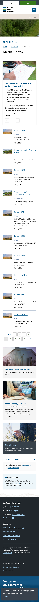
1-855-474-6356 (13, 467)
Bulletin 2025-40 (21, 275)
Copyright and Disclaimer (11, 567)
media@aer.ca (26, 465)
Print (15, 42)
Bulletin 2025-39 (21, 294)
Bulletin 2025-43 (21, 212)
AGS (31, 3)
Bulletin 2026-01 (21, 170)
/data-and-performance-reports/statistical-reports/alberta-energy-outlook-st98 (17, 383)
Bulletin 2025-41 (21, 255)
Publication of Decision (11, 535)
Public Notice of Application (13, 528)
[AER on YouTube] (13, 518)
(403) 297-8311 (15, 507)
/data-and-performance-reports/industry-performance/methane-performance (17, 349)
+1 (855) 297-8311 (18, 514)
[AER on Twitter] (10, 518)
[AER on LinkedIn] (3, 518)
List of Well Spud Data (10, 539)
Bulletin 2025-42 (21, 236)
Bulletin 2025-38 (21, 314)
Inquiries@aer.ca (14, 510)
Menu (31, 17)
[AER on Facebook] (6, 518)
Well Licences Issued (9, 531)
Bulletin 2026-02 (21, 130)
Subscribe (16, 483)
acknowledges (7, 552)
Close (6, 596)
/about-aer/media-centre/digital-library (16, 424)
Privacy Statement (9, 571)
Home (5, 46)
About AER (14, 46)
